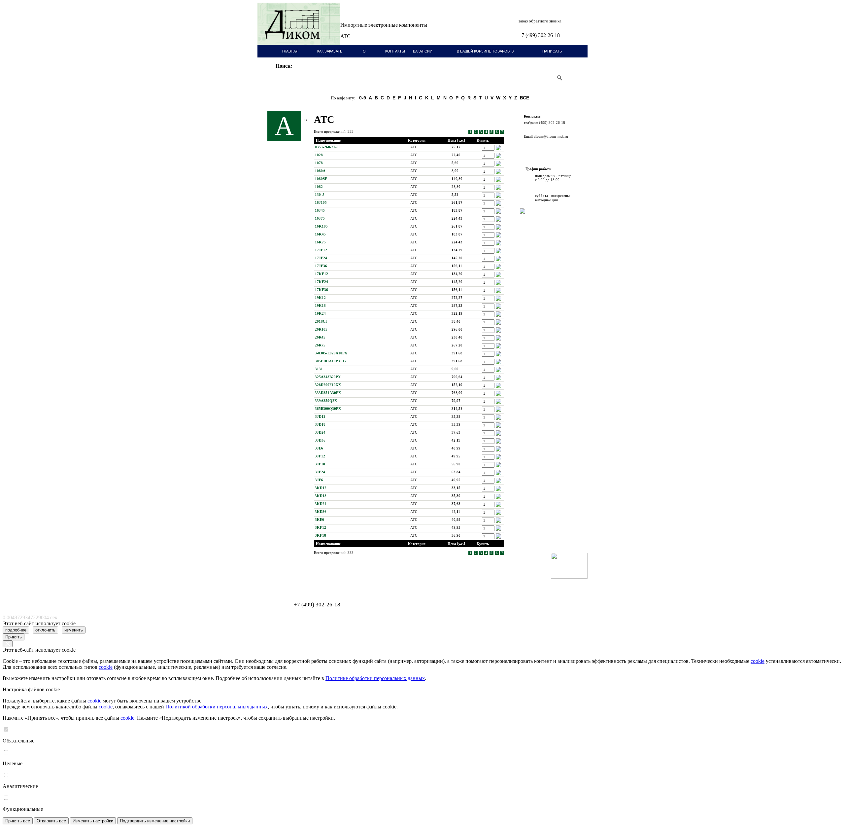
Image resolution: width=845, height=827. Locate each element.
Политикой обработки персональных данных (216, 706)
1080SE (321, 179)
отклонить (45, 630)
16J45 (320, 210)
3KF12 (320, 527)
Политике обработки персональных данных (375, 678)
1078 (319, 163)
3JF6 (319, 480)
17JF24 (321, 258)
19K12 (320, 298)
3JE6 (319, 448)
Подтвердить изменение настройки (155, 820)
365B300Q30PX (328, 409)
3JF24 (320, 472)
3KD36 (320, 512)
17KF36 (321, 290)
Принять (13, 636)
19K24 (320, 313)
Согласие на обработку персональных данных (298, 584)
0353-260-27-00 (328, 147)
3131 (319, 369)
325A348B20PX (328, 377)
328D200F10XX (328, 385)
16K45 (320, 234)
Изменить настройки (93, 820)
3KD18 (320, 496)
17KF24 (321, 282)
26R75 (320, 345)
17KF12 (321, 274)
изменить (73, 630)
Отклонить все (51, 820)
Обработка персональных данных (290, 580)
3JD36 (320, 440)
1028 (319, 155)
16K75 (320, 242)
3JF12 (320, 456)
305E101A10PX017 (331, 361)
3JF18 (320, 464)
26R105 (321, 329)
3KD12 (320, 488)
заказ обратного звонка (540, 20)
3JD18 (320, 424)
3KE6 (319, 519)
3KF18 (320, 535)
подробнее (15, 630)
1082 (319, 187)
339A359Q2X (326, 401)
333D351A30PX (328, 393)
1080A (320, 171)
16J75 (320, 218)
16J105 (321, 202)
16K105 (321, 226)
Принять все (17, 820)
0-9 (362, 97)
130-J (319, 195)
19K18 (320, 305)
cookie (757, 661)
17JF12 (321, 250)
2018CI (321, 321)
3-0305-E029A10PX (331, 353)
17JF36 (321, 266)
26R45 (320, 337)
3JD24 (320, 432)
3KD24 (320, 504)
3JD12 (320, 416)
